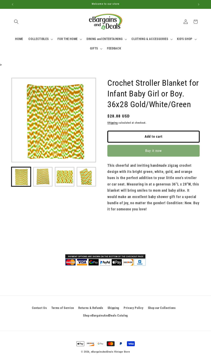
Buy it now (153, 151)
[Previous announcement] (12, 4)
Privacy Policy (133, 308)
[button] (16, 22)
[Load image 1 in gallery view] (21, 177)
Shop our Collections (162, 308)
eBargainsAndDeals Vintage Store (110, 351)
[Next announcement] (198, 4)
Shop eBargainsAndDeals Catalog (105, 315)
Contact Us (39, 308)
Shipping (112, 122)
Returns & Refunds (90, 308)
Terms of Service (62, 308)
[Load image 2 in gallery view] (43, 177)
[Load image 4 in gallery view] (86, 177)
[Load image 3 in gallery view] (64, 177)
